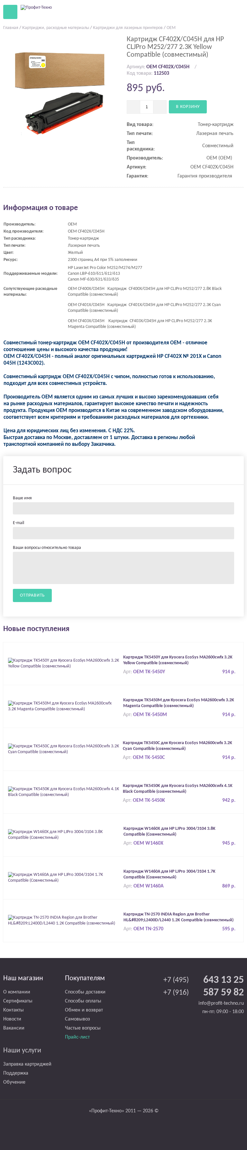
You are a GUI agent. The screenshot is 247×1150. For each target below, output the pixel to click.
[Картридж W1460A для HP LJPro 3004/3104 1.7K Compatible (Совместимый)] (64, 877)
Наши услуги (22, 1050)
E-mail (18, 523)
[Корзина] (221, 11)
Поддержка (15, 1073)
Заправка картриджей (27, 1064)
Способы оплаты (83, 1001)
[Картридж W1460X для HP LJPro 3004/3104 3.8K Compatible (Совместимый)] (64, 834)
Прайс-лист (77, 1037)
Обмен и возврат (84, 1010)
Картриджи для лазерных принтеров (128, 27)
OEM (171, 27)
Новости (12, 1019)
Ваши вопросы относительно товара (47, 547)
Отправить (32, 595)
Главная (10, 27)
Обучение (14, 1082)
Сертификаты (17, 1001)
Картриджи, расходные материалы (55, 27)
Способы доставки (85, 992)
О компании (16, 992)
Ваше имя (22, 498)
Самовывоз (77, 1019)
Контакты (13, 1010)
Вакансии (13, 1028)
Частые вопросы (83, 1028)
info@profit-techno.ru (221, 1003)
